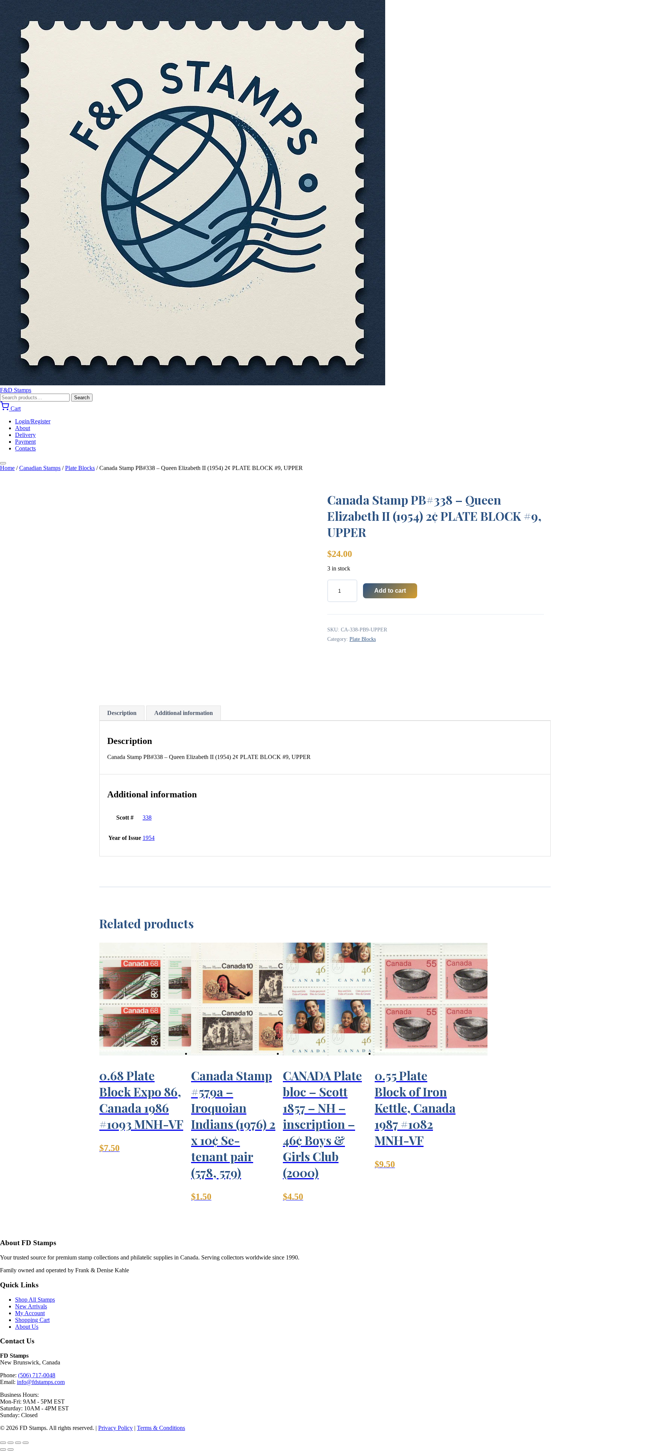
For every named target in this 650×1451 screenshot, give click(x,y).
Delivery (25, 435)
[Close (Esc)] (26, 1443)
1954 (149, 838)
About (22, 428)
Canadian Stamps (40, 468)
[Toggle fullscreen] (11, 1443)
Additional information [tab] (183, 713)
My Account (30, 1313)
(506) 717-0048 (36, 1375)
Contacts (25, 448)
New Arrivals (31, 1306)
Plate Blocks (80, 468)
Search (82, 397)
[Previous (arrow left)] (3, 1449)
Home (7, 468)
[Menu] (3, 463)
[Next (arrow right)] (11, 1449)
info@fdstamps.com (41, 1382)
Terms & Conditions (161, 1428)
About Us (26, 1326)
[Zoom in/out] (3, 1443)
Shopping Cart (32, 1320)
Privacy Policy (115, 1428)
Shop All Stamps (35, 1299)
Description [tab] (122, 713)
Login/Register (32, 421)
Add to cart (390, 590)
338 (147, 817)
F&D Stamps (15, 390)
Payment (25, 441)
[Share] (18, 1443)
